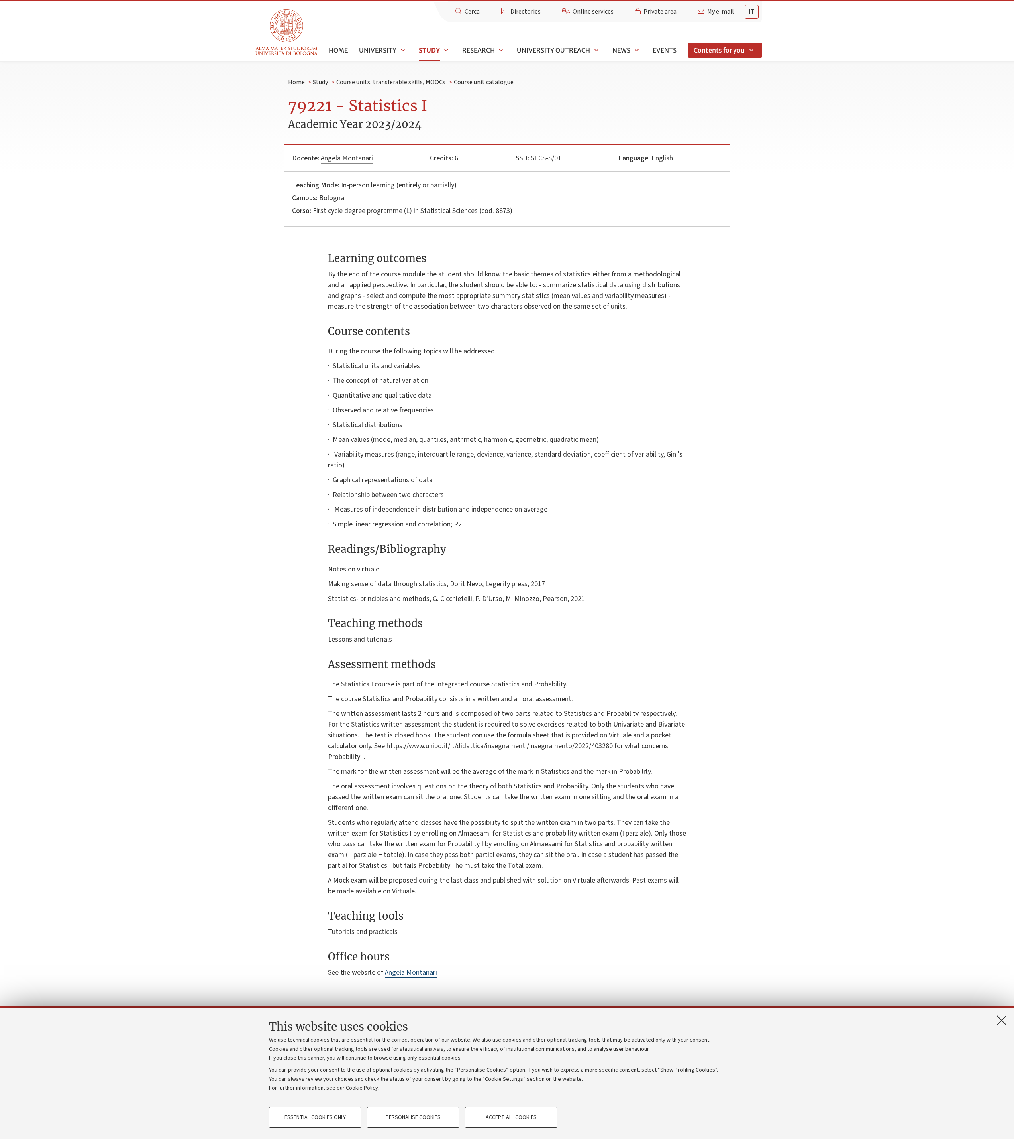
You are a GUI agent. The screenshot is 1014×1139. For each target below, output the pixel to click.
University (377, 50)
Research (478, 50)
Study (429, 50)
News (621, 50)
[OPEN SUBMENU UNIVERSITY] (402, 50)
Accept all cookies (511, 1117)
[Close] (1001, 1020)
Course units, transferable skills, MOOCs (390, 82)
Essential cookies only (315, 1117)
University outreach (553, 50)
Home (338, 50)
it (752, 11)
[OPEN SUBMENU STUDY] (445, 50)
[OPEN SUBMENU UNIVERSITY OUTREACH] (595, 50)
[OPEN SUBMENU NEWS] (635, 50)
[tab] (752, 12)
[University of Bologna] (287, 32)
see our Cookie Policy (352, 1088)
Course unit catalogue (484, 82)
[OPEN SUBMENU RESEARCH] (500, 50)
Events (665, 50)
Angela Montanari (347, 158)
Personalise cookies (413, 1117)
